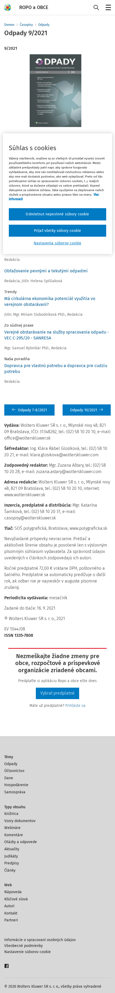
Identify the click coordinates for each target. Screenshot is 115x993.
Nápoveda (13, 892)
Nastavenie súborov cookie (27, 952)
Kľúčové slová (16, 899)
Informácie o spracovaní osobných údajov (40, 940)
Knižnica (11, 813)
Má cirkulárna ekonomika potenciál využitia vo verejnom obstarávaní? (49, 301)
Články (10, 870)
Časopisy (26, 25)
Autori (9, 906)
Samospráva (14, 792)
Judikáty (11, 856)
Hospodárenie (16, 785)
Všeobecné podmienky (23, 945)
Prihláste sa (75, 705)
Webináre (12, 828)
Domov (9, 25)
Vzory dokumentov (20, 821)
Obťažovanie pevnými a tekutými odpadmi (46, 270)
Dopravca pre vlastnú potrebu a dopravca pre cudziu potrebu (55, 368)
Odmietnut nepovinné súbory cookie (57, 214)
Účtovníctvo (14, 771)
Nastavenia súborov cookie (57, 243)
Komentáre (13, 835)
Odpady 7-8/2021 (32, 410)
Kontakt (10, 913)
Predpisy (11, 863)
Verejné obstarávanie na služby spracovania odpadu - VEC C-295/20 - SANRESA (56, 335)
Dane (8, 778)
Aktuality (11, 849)
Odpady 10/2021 (83, 410)
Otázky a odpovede (20, 842)
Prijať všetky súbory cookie (57, 230)
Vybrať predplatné (57, 693)
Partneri (11, 920)
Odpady (43, 25)
